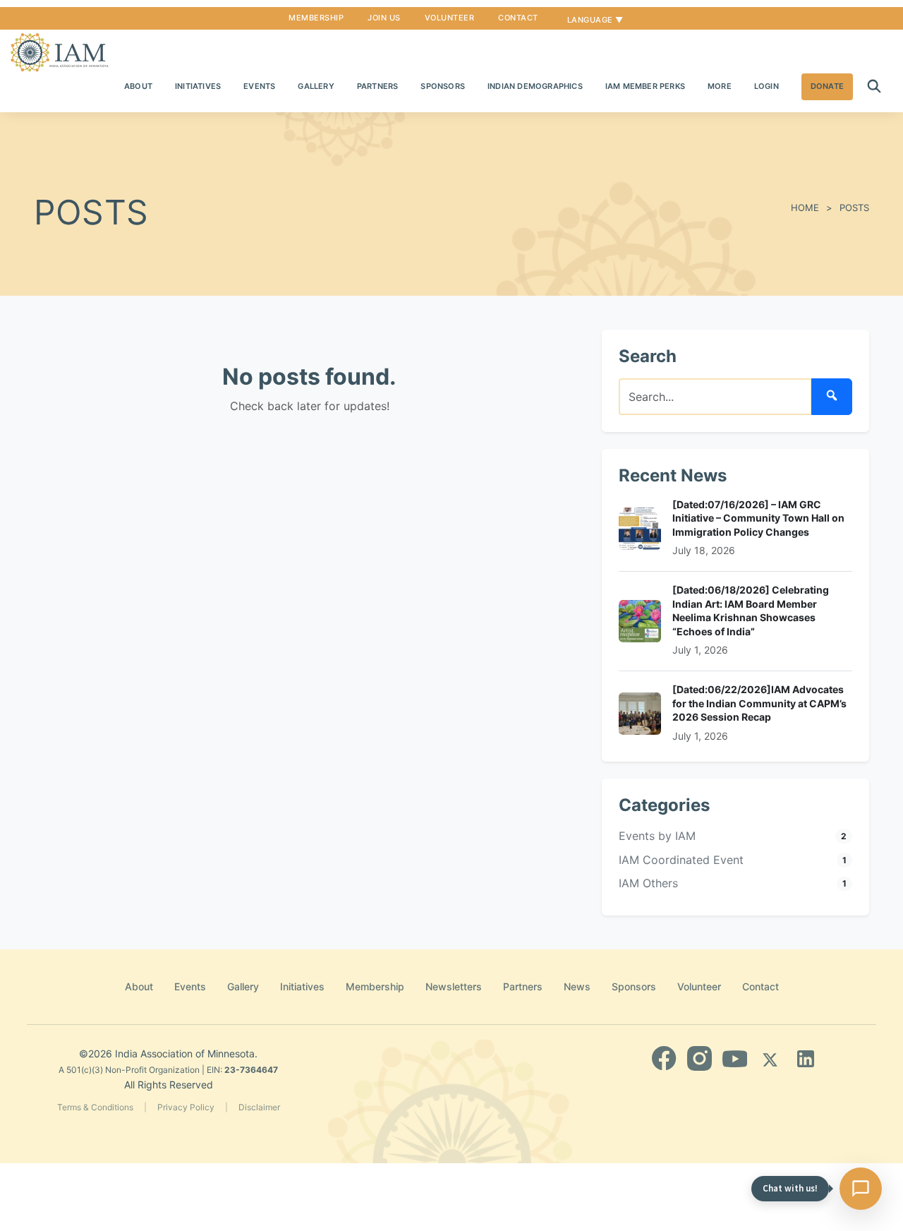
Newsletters (453, 986)
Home (805, 207)
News (577, 986)
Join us (384, 18)
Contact (518, 18)
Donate (827, 86)
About (138, 86)
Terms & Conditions (95, 1107)
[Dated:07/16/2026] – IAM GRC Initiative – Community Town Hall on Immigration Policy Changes (758, 518)
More (720, 86)
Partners (378, 86)
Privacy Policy (185, 1107)
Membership (316, 18)
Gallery (316, 86)
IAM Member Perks (645, 86)
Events (259, 86)
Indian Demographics (535, 86)
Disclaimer (259, 1107)
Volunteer (450, 18)
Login (766, 86)
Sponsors (442, 86)
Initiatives (198, 86)
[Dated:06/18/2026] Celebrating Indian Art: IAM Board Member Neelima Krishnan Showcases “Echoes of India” (750, 610)
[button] (874, 87)
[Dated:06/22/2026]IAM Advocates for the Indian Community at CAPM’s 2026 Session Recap (759, 703)
